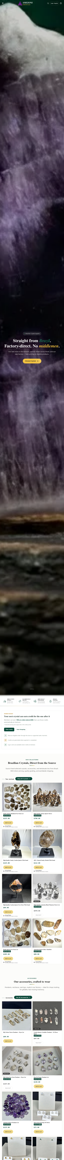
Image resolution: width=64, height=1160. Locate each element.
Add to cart (8, 823)
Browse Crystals (30, 361)
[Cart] (61, 3)
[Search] (48, 3)
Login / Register (54, 3)
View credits (9, 729)
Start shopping (21, 729)
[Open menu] (2, 3)
